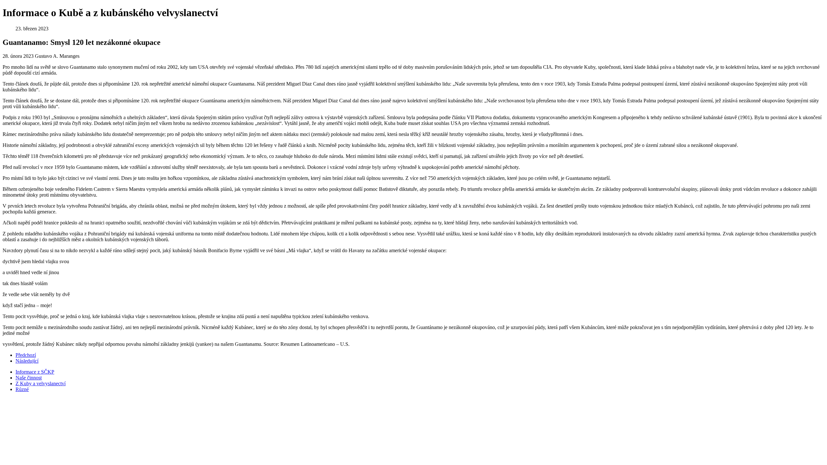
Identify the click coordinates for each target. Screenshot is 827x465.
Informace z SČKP (35, 372)
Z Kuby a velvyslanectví (41, 383)
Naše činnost (29, 377)
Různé (22, 389)
